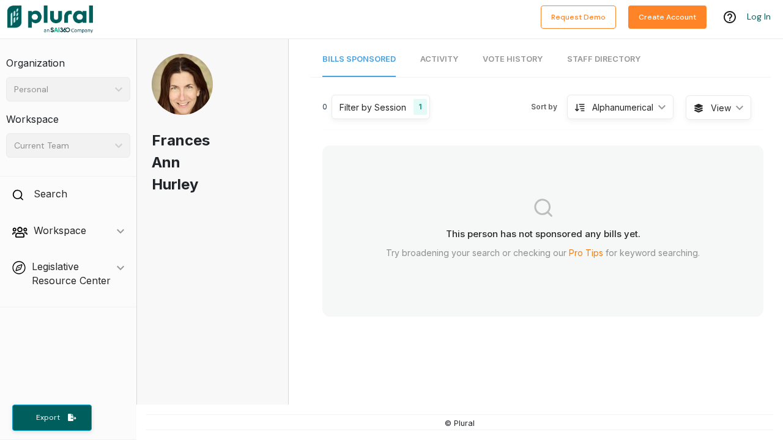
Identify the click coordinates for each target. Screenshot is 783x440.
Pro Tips (586, 253)
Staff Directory (603, 59)
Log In (759, 16)
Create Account (667, 17)
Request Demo (578, 17)
